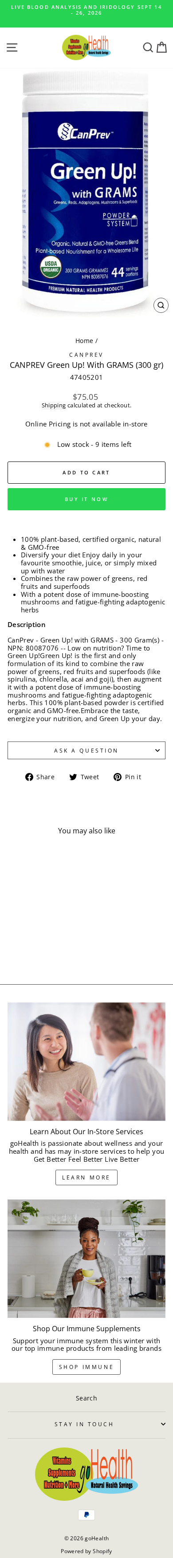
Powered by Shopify (86, 1551)
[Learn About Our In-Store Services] (86, 1061)
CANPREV (86, 354)
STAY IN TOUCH (84, 1424)
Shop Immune (86, 1367)
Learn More (86, 1177)
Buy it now (86, 499)
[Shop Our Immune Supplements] (86, 1258)
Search (86, 1398)
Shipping (54, 405)
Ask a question (86, 750)
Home (84, 340)
